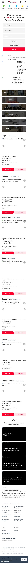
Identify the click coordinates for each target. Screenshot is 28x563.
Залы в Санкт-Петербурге (17, 511)
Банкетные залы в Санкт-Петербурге (18, 520)
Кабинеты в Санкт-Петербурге (18, 507)
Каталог (4, 530)
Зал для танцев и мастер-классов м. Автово (14, 360)
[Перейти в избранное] (24, 2)
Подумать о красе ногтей (11, 448)
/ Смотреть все (12, 136)
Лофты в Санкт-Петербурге (5, 507)
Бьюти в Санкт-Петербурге (5, 520)
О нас (3, 527)
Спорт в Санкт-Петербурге (17, 515)
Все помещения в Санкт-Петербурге (10, 503)
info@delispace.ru (9, 538)
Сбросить (14, 41)
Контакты (16, 527)
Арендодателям (6, 533)
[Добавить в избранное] (24, 140)
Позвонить (8, 169)
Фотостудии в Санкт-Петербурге (7, 515)
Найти (14, 49)
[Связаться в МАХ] (20, 2)
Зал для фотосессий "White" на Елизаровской (14, 320)
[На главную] (12, 2)
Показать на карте (14, 45)
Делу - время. (8, 434)
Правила (16, 530)
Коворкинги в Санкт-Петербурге (7, 511)
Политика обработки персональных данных (12, 553)
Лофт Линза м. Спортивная (9, 156)
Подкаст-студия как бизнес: (12, 478)
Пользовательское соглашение (9, 551)
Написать (20, 169)
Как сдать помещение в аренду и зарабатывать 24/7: (13, 464)
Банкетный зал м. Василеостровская (12, 401)
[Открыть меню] (3, 2)
